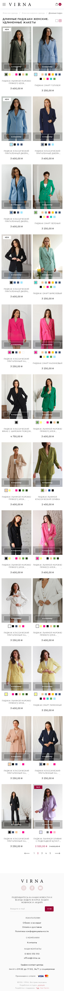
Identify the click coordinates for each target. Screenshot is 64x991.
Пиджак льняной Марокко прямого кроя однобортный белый (47, 634)
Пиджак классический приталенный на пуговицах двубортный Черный (16, 840)
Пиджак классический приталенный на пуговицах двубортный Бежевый (16, 772)
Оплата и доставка (32, 927)
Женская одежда (10, 13)
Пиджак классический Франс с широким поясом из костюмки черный (16, 430)
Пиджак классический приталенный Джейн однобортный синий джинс (16, 220)
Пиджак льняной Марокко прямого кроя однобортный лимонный (16, 702)
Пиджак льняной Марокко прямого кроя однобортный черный (16, 566)
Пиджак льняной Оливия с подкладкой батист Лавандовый (47, 840)
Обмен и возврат (32, 923)
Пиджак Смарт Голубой (47, 85)
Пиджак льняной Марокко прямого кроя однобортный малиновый (47, 566)
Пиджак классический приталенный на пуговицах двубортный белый (16, 634)
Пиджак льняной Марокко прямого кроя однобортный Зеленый (47, 430)
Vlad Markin (44, 988)
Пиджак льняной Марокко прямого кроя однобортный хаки (16, 82)
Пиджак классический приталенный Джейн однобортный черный (16, 290)
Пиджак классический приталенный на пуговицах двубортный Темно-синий (48, 772)
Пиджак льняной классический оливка (47, 498)
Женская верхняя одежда (33, 13)
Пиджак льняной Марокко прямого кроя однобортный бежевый (16, 498)
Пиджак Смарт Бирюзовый (47, 293)
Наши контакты (32, 949)
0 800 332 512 (32, 954)
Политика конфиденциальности (32, 931)
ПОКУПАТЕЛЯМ (33, 918)
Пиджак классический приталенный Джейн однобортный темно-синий (47, 152)
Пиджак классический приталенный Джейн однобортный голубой (16, 152)
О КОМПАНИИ (32, 938)
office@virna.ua (32, 958)
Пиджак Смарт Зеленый (47, 223)
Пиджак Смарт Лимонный (47, 705)
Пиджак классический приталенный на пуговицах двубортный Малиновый (16, 360)
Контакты (32, 943)
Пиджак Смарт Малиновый (47, 363)
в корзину (16, 67)
